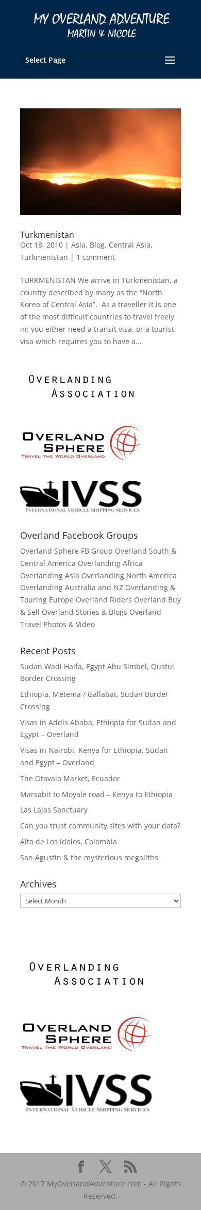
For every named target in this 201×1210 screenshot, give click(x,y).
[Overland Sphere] (82, 459)
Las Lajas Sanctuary (54, 810)
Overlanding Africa (110, 563)
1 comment (95, 257)
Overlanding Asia (49, 575)
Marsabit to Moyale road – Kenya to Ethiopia (96, 794)
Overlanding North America (129, 575)
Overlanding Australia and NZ (71, 587)
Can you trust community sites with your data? (100, 825)
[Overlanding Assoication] (82, 403)
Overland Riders (104, 599)
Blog (97, 245)
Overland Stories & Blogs (84, 612)
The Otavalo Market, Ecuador (70, 778)
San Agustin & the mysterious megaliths (89, 857)
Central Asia (129, 245)
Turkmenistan (47, 234)
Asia (78, 245)
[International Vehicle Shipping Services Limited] (82, 509)
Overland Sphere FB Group (66, 551)
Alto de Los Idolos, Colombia (68, 841)
